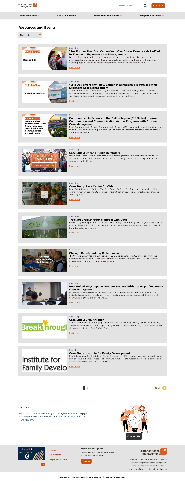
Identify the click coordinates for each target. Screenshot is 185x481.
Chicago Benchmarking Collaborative (94, 253)
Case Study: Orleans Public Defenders (94, 152)
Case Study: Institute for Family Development (99, 353)
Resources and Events (106, 15)
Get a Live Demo (66, 15)
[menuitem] (29, 15)
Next (157, 388)
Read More (74, 67)
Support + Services (150, 15)
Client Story (26, 35)
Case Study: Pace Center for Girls (91, 186)
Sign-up (86, 461)
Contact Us (158, 6)
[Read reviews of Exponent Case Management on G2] (31, 459)
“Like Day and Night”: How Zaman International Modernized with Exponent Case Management (113, 86)
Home (53, 450)
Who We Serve (28, 15)
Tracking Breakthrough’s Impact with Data (98, 219)
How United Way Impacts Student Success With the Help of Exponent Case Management (116, 288)
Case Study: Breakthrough (86, 319)
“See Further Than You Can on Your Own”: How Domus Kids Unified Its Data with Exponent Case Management (114, 53)
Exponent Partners (59, 459)
